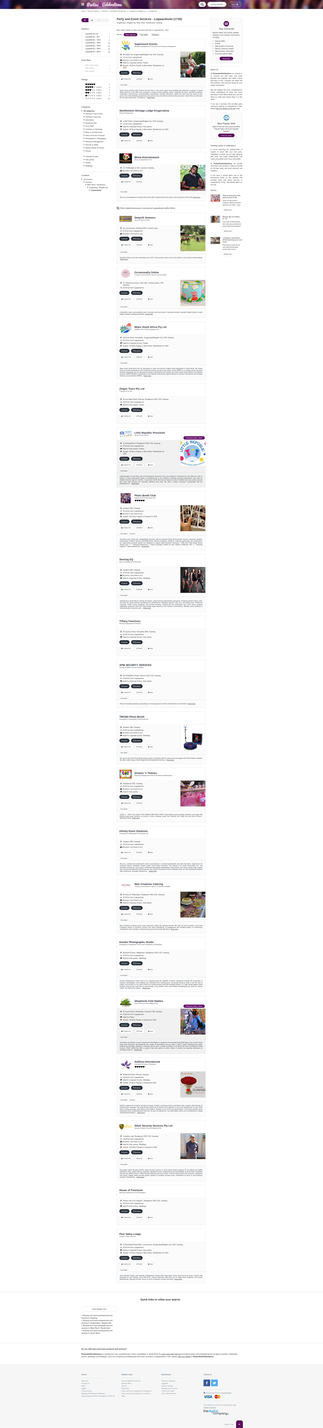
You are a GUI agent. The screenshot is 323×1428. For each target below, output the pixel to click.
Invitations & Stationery (94, 129)
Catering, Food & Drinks (94, 113)
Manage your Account (170, 1388)
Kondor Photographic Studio (136, 942)
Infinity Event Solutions (133, 831)
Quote (125, 73)
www (151, 79)
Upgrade (165, 1383)
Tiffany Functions (129, 621)
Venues (88, 151)
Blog (123, 1396)
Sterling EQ (126, 559)
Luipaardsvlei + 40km (93, 48)
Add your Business (168, 1381)
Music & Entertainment (93, 132)
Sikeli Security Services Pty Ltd (153, 1125)
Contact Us (85, 1383)
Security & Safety (91, 144)
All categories (89, 111)
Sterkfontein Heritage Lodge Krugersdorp (144, 110)
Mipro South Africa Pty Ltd (150, 327)
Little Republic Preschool (149, 432)
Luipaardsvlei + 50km (93, 51)
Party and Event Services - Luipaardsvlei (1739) (149, 19)
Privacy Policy (86, 1391)
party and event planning (171, 1354)
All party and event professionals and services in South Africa (96, 1331)
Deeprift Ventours (145, 217)
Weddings (89, 166)
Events (124, 1386)
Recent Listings (167, 1386)
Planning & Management (94, 141)
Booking (137, 73)
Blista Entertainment (146, 157)
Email (140, 79)
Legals (83, 1388)
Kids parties (89, 159)
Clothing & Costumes (93, 117)
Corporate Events (91, 156)
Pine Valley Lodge (130, 1234)
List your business (217, 4)
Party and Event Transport (95, 135)
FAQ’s (83, 1386)
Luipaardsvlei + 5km (92, 37)
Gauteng (88, 182)
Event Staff (89, 126)
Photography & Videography (95, 138)
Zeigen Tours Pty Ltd (131, 388)
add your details (184, 1356)
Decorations (89, 120)
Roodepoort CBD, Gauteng (132, 784)
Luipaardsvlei (96, 190)
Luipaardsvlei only (91, 34)
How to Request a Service (131, 1381)
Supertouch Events (145, 44)
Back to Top (229, 1424)
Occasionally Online (146, 272)
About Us (84, 1381)
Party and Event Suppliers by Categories (136, 1391)
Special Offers (127, 1383)
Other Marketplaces (169, 1393)
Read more (151, 98)
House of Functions (131, 1190)
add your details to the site (225, 108)
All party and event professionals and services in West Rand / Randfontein (96, 1326)
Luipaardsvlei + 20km (93, 43)
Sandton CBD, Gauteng (131, 508)
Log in (234, 4)
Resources (125, 1388)
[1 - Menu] (83, 5)
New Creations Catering (148, 884)
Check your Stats (168, 1391)
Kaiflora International (147, 1061)
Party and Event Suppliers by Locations (136, 1393)
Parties (88, 162)
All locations (88, 179)
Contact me (127, 79)
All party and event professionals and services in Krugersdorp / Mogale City (96, 1321)
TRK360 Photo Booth (131, 716)
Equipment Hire (91, 123)
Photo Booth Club (145, 495)
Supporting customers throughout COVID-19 (98, 1396)
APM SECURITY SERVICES (135, 665)
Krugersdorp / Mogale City (98, 187)
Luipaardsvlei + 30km (93, 46)
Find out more (226, 135)
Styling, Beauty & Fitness (94, 147)
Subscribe (226, 58)
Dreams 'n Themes (145, 773)
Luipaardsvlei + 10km (93, 40)
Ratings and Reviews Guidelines (93, 1393)
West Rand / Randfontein (96, 184)
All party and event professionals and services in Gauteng (96, 1316)
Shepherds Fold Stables (148, 1001)
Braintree (227, 1393)
